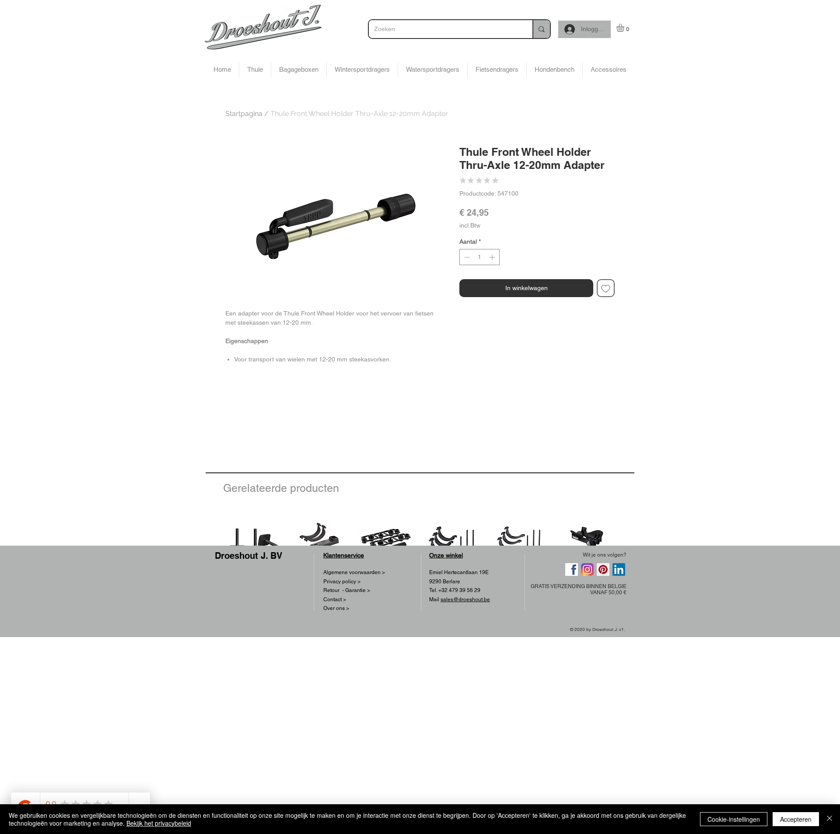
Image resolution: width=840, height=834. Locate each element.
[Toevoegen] (606, 288)
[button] (625, 28)
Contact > (334, 599)
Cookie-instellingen (733, 819)
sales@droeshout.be (465, 599)
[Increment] (492, 257)
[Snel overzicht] (253, 540)
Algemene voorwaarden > (354, 572)
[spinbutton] (479, 257)
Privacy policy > (341, 581)
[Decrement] (466, 257)
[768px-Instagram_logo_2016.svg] (587, 569)
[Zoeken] (541, 29)
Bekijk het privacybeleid (158, 823)
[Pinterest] (603, 569)
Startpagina (243, 113)
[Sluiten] (829, 819)
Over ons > (336, 608)
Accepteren (796, 819)
